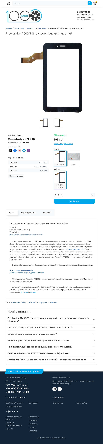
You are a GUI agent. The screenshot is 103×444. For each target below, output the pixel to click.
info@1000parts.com (61, 378)
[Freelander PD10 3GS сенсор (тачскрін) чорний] (51, 77)
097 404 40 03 (84, 17)
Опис (11, 212)
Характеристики (28, 212)
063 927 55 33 (83, 12)
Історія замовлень (14, 406)
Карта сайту (81, 403)
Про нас (9, 429)
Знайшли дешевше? (63, 144)
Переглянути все (16, 176)
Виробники (58, 403)
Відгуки (47, 212)
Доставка (33, 424)
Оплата (32, 427)
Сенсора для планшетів (47, 302)
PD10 (23, 302)
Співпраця (34, 417)
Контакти (33, 420)
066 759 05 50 (83, 15)
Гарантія (33, 431)
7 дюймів (30, 302)
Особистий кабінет (14, 403)
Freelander (15, 302)
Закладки (33, 403)
